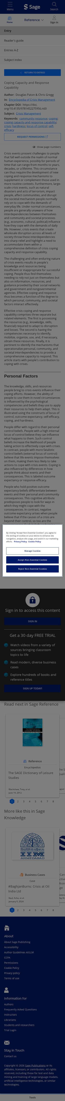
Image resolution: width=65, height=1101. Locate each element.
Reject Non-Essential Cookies (32, 568)
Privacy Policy (20, 541)
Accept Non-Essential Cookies (32, 560)
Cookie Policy (34, 541)
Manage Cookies (32, 551)
